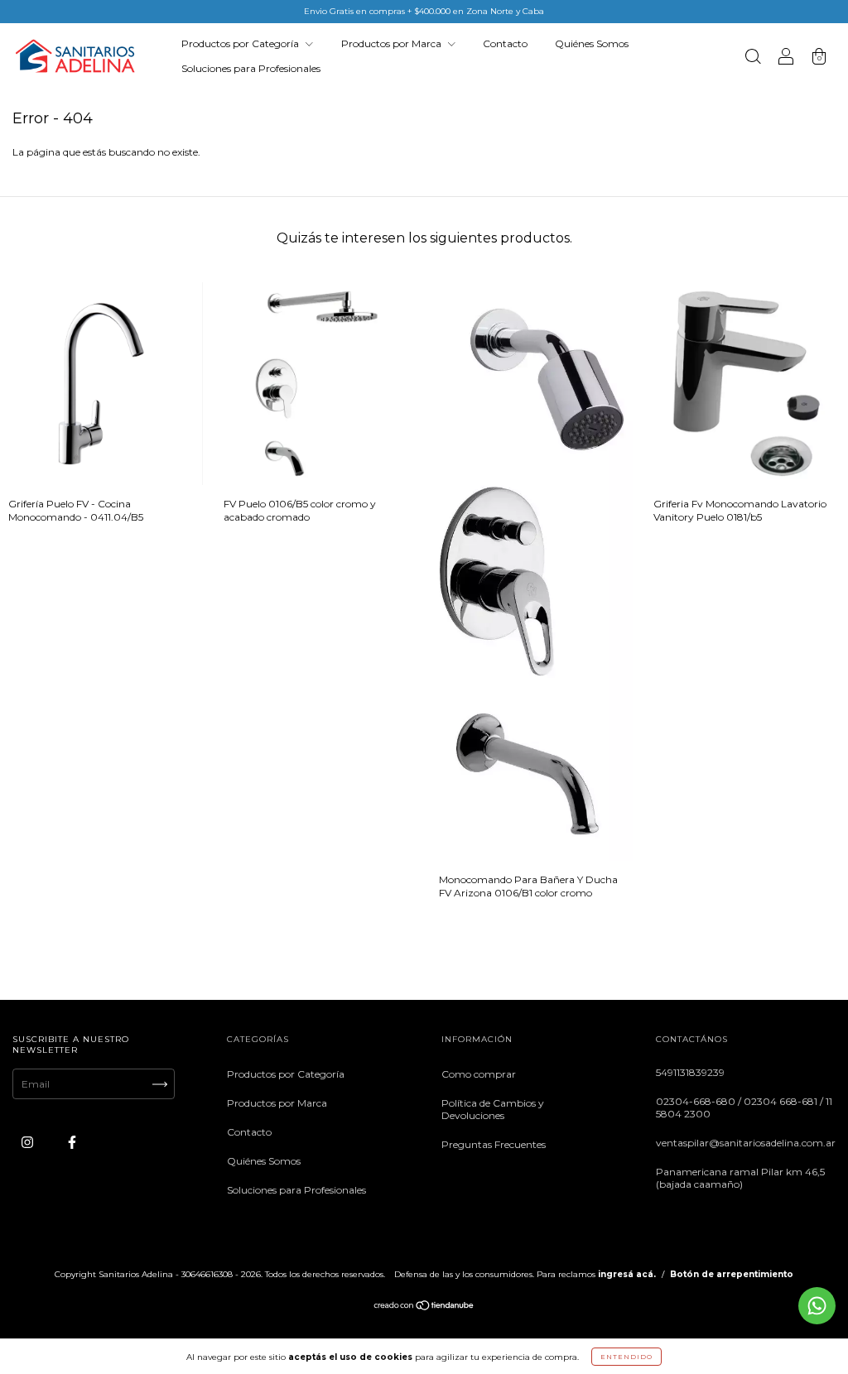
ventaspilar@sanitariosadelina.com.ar (746, 1142)
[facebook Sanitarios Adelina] (72, 1142)
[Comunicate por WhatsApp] (817, 1305)
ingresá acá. (627, 1274)
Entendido (626, 1356)
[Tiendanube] (424, 1307)
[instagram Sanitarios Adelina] (28, 1142)
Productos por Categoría (241, 43)
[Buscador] (752, 58)
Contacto (505, 43)
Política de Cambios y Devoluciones (492, 1109)
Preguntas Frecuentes (493, 1144)
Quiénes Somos (592, 43)
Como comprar (478, 1074)
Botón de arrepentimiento (731, 1274)
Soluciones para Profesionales (250, 68)
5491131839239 (690, 1072)
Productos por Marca (392, 43)
